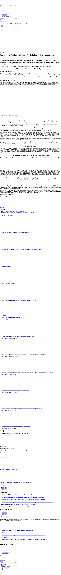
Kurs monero (4, 15)
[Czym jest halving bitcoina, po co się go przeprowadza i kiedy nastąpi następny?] (31, 400)
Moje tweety (2, 546)
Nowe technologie (5, 12)
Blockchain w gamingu (8, 283)
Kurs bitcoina (4, 14)
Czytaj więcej (5, 532)
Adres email (2, 446)
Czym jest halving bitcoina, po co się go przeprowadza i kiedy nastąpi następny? (22, 408)
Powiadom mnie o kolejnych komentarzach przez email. (11, 452)
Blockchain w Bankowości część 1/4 (11, 317)
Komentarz (2, 442)
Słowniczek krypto (6, 266)
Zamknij (1, 561)
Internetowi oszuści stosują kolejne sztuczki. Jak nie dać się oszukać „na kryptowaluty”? (23, 497)
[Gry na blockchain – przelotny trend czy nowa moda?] (31, 223)
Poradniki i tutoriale (6, 11)
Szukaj (16, 18)
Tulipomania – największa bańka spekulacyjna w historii (16, 426)
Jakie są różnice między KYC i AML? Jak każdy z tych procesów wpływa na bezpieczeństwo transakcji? (27, 372)
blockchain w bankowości (51, 60)
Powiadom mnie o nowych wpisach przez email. (10, 455)
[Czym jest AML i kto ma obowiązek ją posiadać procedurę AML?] (31, 328)
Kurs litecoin (4, 489)
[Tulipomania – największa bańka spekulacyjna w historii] (31, 418)
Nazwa (1, 444)
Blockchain (2, 207)
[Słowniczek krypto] (31, 257)
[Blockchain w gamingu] (31, 274)
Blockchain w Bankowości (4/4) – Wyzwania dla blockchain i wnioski (19, 300)
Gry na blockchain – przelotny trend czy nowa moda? (15, 232)
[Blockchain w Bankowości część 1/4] (31, 308)
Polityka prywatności (6, 552)
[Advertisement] (30, 42)
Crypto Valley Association (29, 141)
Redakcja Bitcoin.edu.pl (6, 16)
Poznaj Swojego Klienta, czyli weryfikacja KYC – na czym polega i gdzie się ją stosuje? (23, 354)
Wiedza (3, 10)
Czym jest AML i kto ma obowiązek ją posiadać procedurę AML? (18, 336)
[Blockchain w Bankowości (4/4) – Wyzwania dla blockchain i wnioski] (31, 291)
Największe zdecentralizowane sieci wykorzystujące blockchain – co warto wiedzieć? (22, 249)
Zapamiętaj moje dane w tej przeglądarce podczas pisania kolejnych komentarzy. (16, 450)
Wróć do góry (2, 560)
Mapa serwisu (5, 553)
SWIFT (54, 185)
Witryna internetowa (4, 448)
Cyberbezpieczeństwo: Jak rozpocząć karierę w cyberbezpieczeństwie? (19, 504)
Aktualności (4, 9)
